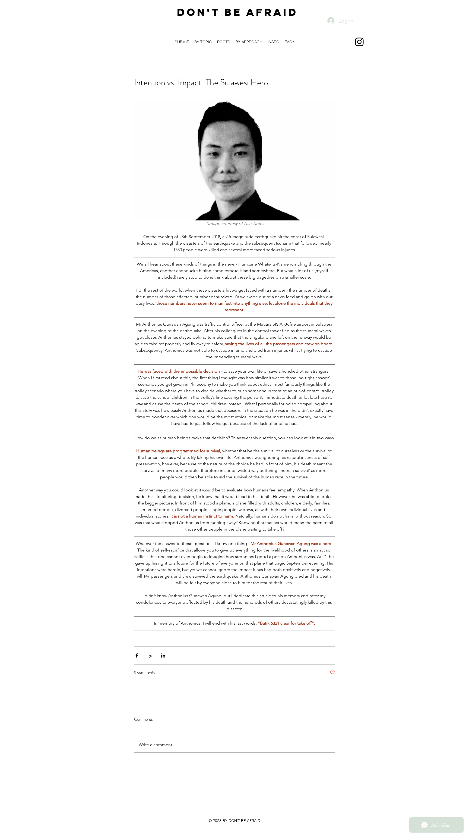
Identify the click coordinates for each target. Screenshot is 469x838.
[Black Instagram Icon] (359, 42)
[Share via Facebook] (136, 655)
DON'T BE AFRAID (237, 11)
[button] (249, 42)
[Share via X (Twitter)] (150, 655)
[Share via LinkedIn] (163, 655)
